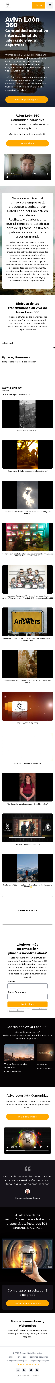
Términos (10, 1357)
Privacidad (21, 1357)
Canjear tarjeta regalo (39, 1360)
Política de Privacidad (16, 1011)
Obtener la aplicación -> (28, 1364)
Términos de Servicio (39, 1009)
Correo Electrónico (16, 992)
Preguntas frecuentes (38, 1357)
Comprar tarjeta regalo (17, 1360)
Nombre (11, 981)
